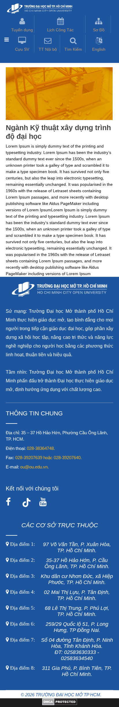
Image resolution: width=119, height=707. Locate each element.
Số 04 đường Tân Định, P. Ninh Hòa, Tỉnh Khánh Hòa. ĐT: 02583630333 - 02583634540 (61, 649)
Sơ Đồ (99, 30)
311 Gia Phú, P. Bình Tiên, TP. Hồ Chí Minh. (61, 671)
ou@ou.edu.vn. (34, 466)
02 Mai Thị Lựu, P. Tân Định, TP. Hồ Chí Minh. (59, 595)
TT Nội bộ (48, 49)
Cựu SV (22, 49)
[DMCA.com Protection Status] (59, 703)
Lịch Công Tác (60, 30)
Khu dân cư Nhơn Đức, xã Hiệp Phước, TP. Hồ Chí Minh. (61, 579)
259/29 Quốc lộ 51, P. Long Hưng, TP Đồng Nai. (59, 627)
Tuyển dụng (22, 30)
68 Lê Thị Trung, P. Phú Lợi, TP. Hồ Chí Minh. (59, 611)
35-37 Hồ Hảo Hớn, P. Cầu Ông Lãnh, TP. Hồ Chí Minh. (59, 563)
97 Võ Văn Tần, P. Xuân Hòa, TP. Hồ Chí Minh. (60, 547)
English (98, 49)
